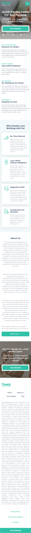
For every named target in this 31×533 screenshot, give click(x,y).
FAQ (22, 396)
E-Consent (15, 522)
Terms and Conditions (15, 517)
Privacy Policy (15, 511)
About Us (20, 392)
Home (10, 392)
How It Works (11, 396)
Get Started (15, 29)
